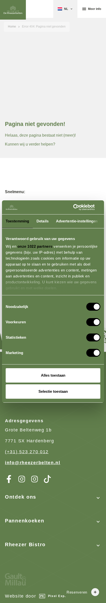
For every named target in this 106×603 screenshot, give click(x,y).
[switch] (88, 320)
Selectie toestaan (53, 391)
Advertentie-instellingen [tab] (77, 221)
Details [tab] (42, 221)
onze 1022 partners (35, 246)
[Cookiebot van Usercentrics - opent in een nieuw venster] (78, 207)
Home (12, 26)
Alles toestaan (53, 375)
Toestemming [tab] (17, 221)
